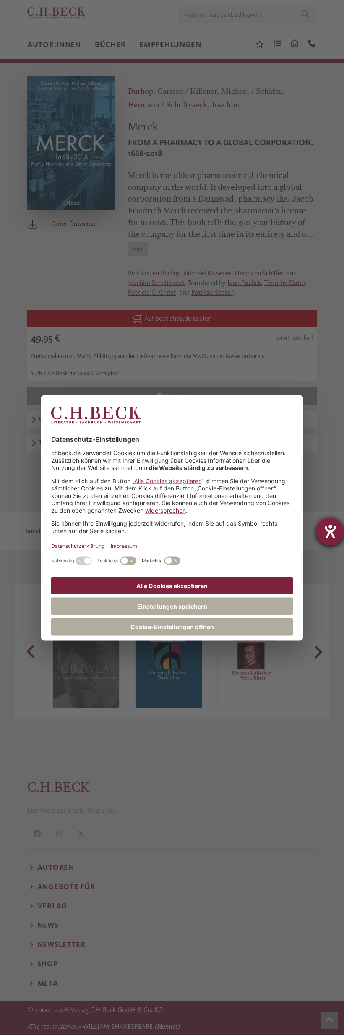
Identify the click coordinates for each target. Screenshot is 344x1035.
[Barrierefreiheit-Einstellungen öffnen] (330, 531)
